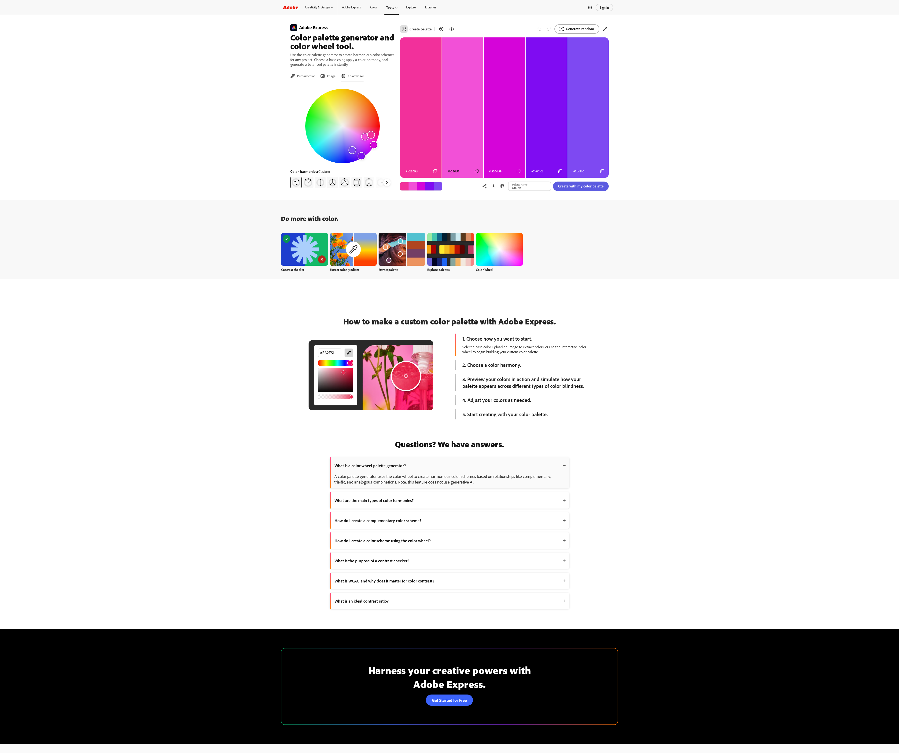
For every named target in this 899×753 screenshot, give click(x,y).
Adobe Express (351, 7)
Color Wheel (484, 270)
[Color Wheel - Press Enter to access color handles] (342, 126)
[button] (590, 7)
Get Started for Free (449, 700)
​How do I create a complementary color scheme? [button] (378, 520)
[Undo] (539, 29)
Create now (305, 249)
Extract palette (388, 270)
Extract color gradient (344, 270)
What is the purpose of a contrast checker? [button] (372, 560)
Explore (411, 7)
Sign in (604, 7)
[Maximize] (605, 29)
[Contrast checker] (441, 29)
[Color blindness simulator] (451, 29)
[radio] (296, 182)
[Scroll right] (387, 182)
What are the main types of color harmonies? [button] (374, 500)
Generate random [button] (580, 28)
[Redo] (549, 29)
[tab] (302, 76)
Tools (390, 7)
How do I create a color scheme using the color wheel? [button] (383, 540)
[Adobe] (290, 7)
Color (373, 7)
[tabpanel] (342, 136)
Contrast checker (292, 270)
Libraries (430, 7)
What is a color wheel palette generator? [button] (370, 465)
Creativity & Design (317, 7)
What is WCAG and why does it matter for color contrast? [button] (384, 580)
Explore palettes (438, 270)
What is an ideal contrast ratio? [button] (362, 601)
